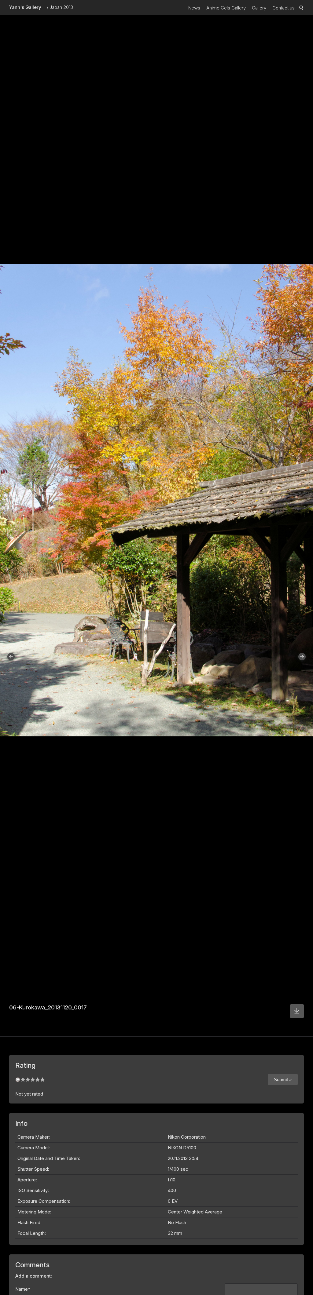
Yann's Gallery (25, 7)
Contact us (283, 8)
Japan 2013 (61, 7)
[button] (11, 656)
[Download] (297, 1011)
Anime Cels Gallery (226, 8)
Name (23, 1289)
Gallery (259, 8)
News (194, 8)
